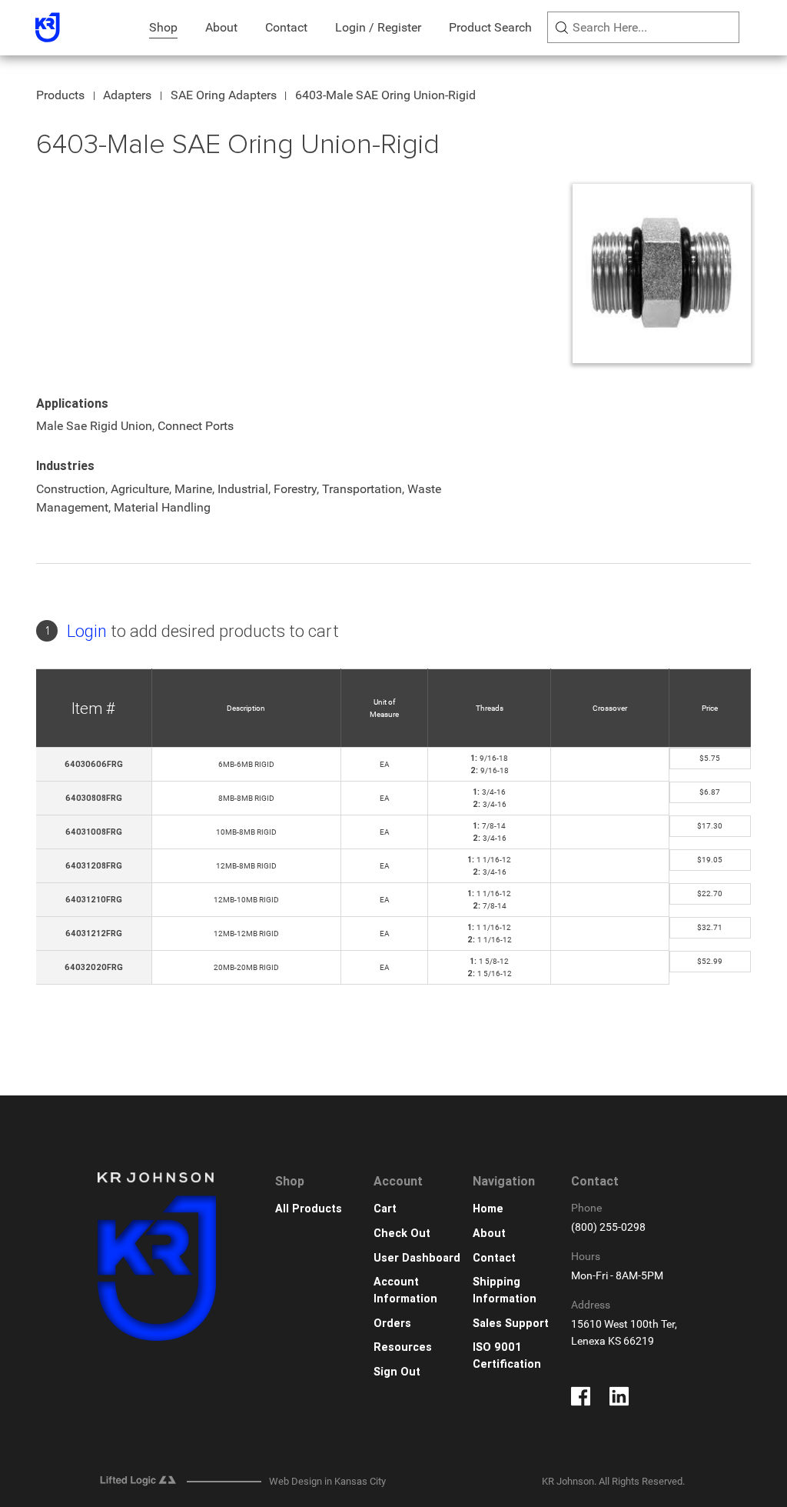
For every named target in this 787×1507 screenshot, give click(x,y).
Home (488, 1208)
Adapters (127, 95)
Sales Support (511, 1323)
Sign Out (397, 1372)
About (221, 27)
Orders (392, 1323)
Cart (385, 1208)
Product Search (490, 27)
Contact (286, 27)
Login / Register (378, 27)
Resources (403, 1347)
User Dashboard (417, 1258)
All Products (308, 1208)
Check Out (402, 1233)
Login (87, 631)
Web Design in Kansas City (327, 1481)
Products (60, 95)
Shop (163, 27)
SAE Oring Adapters (224, 95)
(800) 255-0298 (608, 1227)
